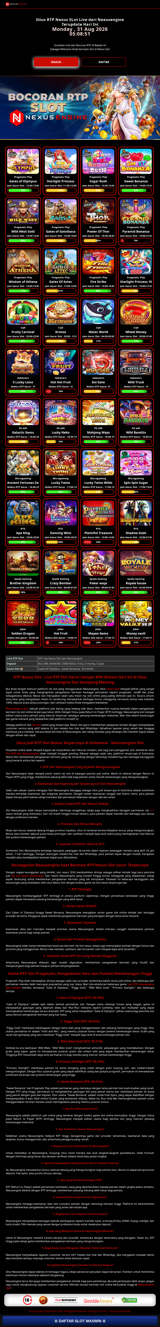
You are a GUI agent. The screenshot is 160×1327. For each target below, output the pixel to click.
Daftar (104, 62)
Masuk (56, 62)
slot (152, 810)
